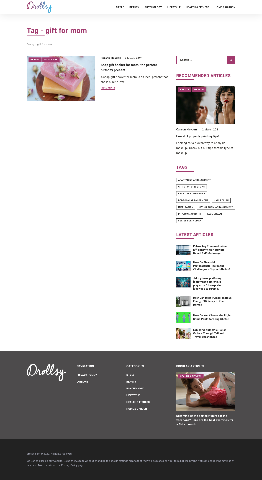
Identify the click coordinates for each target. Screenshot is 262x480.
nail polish (221, 200)
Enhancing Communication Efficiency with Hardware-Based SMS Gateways (210, 250)
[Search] (231, 60)
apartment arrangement (194, 180)
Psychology (153, 7)
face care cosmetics (191, 193)
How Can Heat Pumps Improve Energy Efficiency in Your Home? (212, 301)
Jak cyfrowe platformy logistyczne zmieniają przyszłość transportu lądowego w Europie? (207, 283)
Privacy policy (87, 374)
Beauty (134, 7)
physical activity (189, 214)
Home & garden (225, 7)
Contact (83, 381)
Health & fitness (197, 7)
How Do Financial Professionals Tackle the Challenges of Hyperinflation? (211, 266)
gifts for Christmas (191, 187)
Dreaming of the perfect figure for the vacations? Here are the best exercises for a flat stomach (204, 420)
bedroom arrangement (193, 200)
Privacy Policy (69, 465)
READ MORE (108, 87)
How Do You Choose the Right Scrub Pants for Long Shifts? (212, 317)
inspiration (185, 207)
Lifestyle (174, 7)
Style (120, 7)
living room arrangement (216, 207)
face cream (214, 214)
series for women (189, 220)
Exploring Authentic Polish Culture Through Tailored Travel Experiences (209, 333)
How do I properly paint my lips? (198, 136)
